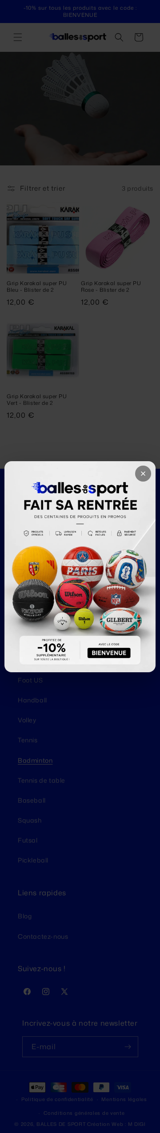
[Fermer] (143, 474)
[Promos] (80, 566)
